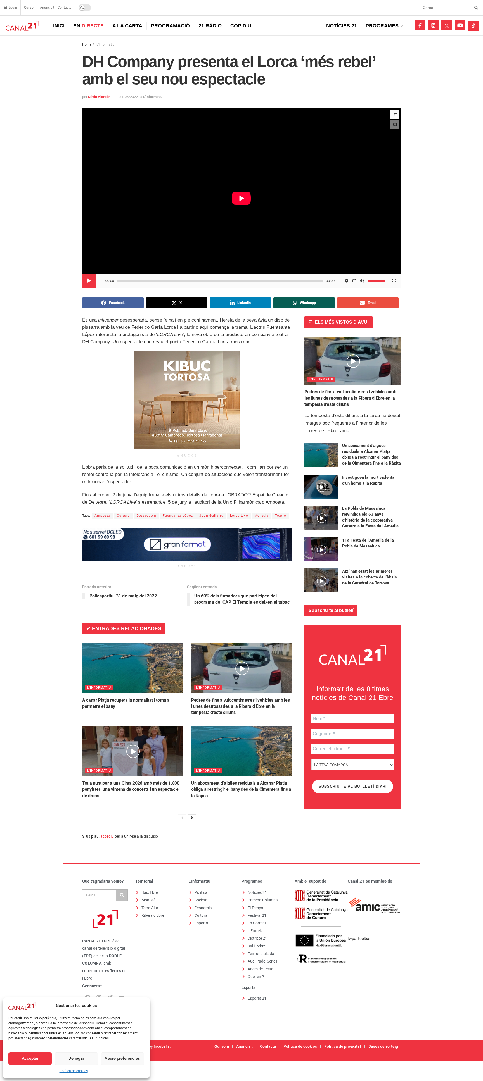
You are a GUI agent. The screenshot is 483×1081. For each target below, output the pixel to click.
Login (12, 7)
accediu (107, 836)
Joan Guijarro (211, 516)
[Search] (121, 895)
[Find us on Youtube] (460, 25)
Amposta (102, 516)
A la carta (127, 25)
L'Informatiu (105, 44)
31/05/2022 (128, 97)
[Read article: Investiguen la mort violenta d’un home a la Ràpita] (321, 487)
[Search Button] (475, 7)
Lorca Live (239, 516)
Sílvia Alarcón (99, 97)
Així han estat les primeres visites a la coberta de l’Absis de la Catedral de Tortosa (369, 577)
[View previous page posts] (182, 818)
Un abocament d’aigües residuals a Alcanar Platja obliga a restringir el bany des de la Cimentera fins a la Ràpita (241, 789)
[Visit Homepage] (21, 26)
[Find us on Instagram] (433, 25)
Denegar (76, 1058)
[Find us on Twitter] (446, 25)
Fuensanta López (178, 516)
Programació (170, 25)
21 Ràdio (210, 25)
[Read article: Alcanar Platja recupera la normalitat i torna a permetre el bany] (132, 668)
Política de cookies (74, 1071)
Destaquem (146, 516)
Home (86, 44)
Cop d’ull (243, 25)
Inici (59, 25)
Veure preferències (122, 1058)
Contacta (65, 7)
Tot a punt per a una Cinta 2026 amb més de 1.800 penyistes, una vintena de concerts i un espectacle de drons (130, 789)
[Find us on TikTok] (473, 26)
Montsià (261, 516)
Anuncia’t (47, 7)
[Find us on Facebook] (420, 25)
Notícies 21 (341, 25)
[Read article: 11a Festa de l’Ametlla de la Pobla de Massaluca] (321, 549)
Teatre (280, 516)
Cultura (123, 516)
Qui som (30, 7)
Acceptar (30, 1058)
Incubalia (162, 1046)
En (88, 25)
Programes (382, 25)
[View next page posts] (192, 818)
